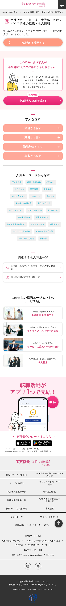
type (29, 540)
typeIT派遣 (55, 540)
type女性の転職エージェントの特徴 (49, 474)
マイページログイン (49, 516)
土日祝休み (19, 189)
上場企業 (47, 189)
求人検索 (49, 508)
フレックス (36, 196)
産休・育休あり (18, 196)
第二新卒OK (52, 210)
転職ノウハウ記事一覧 (16, 508)
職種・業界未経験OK (16, 224)
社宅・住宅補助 (34, 182)
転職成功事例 (49, 491)
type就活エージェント (37, 544)
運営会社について (23, 525)
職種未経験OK (24, 217)
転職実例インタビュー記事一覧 (49, 500)
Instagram (28, 566)
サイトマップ (16, 516)
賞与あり (50, 196)
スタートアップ (37, 224)
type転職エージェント (12, 540)
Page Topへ (59, 523)
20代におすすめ (15, 210)
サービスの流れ (16, 483)
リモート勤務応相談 (44, 231)
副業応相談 (54, 224)
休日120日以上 (43, 203)
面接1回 (43, 238)
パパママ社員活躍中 (21, 231)
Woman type (36, 554)
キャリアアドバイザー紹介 (49, 483)
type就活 (19, 544)
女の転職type (40, 540)
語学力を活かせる (26, 238)
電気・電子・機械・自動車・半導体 (45, 12)
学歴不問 (34, 189)
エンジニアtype (19, 554)
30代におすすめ (35, 210)
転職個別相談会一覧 (16, 500)
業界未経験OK (42, 217)
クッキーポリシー (42, 525)
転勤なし (50, 182)
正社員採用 (16, 182)
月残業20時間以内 (24, 203)
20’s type (50, 554)
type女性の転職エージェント (14, 12)
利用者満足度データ (16, 491)
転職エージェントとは (16, 474)
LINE (38, 566)
